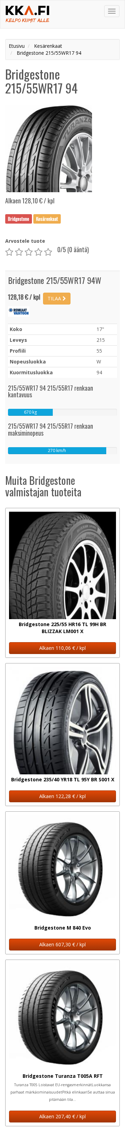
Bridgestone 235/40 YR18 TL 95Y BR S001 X (62, 779)
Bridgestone (18, 218)
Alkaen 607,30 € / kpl (62, 944)
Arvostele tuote (25, 241)
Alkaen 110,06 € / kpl (62, 648)
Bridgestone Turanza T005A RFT (63, 1076)
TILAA (55, 298)
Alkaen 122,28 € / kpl (62, 796)
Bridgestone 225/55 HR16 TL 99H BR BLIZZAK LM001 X (62, 627)
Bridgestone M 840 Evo (62, 927)
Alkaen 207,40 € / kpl (62, 1116)
